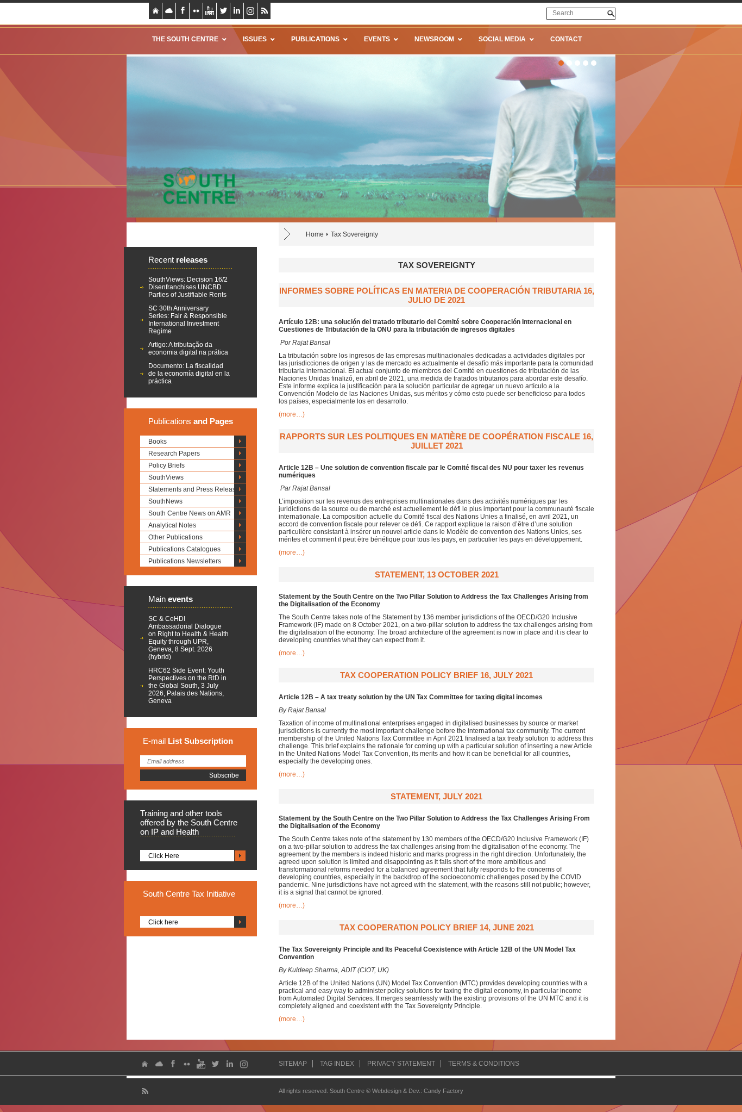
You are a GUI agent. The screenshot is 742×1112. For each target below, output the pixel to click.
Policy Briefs (166, 465)
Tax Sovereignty (354, 234)
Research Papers (174, 453)
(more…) (292, 414)
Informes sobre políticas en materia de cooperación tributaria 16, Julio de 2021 (436, 295)
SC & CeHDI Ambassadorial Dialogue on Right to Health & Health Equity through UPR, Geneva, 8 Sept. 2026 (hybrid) (188, 638)
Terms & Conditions (483, 1063)
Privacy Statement (401, 1063)
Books (157, 441)
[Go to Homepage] (195, 185)
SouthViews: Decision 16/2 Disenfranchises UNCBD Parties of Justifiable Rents (188, 287)
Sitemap (293, 1063)
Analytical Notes (172, 525)
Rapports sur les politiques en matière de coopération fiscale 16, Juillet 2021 (436, 441)
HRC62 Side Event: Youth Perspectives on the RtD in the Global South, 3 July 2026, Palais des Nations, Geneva (187, 686)
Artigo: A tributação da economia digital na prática (188, 348)
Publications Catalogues (184, 549)
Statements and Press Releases (195, 489)
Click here (163, 922)
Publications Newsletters (184, 561)
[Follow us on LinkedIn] (236, 11)
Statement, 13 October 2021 (437, 574)
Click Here (163, 856)
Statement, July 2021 (436, 796)
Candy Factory (443, 1091)
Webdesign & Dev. (396, 1091)
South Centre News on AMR (189, 513)
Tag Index (337, 1063)
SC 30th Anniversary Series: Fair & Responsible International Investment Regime (187, 320)
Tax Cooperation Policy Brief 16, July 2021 (436, 675)
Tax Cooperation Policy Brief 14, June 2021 (436, 927)
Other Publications (175, 537)
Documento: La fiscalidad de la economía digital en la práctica (189, 373)
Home (315, 234)
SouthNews (165, 501)
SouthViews (166, 477)
